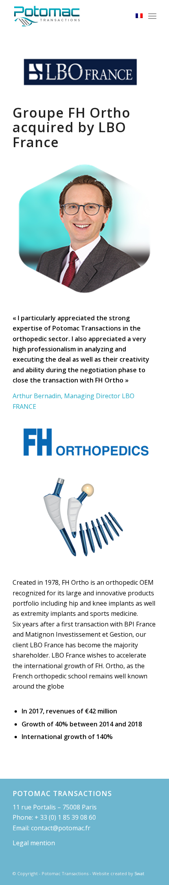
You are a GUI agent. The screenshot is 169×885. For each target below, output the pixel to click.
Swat (139, 873)
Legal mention (34, 843)
